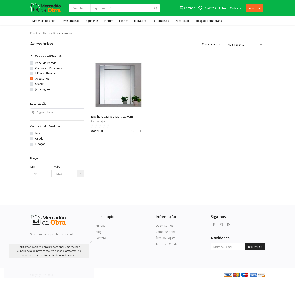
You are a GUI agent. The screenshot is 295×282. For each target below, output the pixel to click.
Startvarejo (97, 121)
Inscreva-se (254, 247)
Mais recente (235, 44)
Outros (39, 84)
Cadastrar (236, 8)
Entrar (223, 8)
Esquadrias (91, 21)
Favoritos (209, 8)
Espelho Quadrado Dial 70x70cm (111, 116)
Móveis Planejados (47, 73)
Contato (100, 238)
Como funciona (166, 232)
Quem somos (164, 225)
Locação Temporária (208, 21)
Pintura (108, 21)
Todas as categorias (47, 55)
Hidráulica (140, 21)
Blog (98, 232)
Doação (40, 144)
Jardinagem (42, 89)
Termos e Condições (169, 244)
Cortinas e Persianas (48, 68)
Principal (35, 33)
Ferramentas (160, 21)
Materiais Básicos (43, 21)
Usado (39, 138)
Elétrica (123, 21)
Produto (77, 8)
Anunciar (254, 8)
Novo (38, 133)
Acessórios (65, 33)
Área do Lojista (165, 238)
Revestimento (70, 21)
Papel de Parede (45, 63)
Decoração (182, 21)
